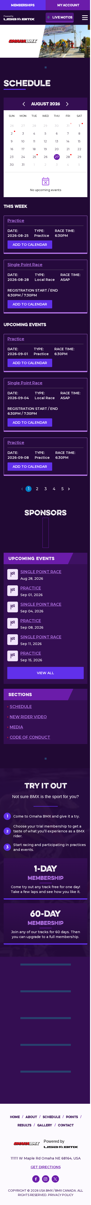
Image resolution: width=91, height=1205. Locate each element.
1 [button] (28, 489)
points (73, 1117)
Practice (16, 220)
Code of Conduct (30, 737)
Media (16, 727)
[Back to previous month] (23, 103)
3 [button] (45, 489)
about (32, 1117)
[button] (22, 489)
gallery (46, 1125)
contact (66, 1125)
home (16, 1117)
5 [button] (62, 489)
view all (45, 673)
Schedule (21, 706)
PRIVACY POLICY (60, 1195)
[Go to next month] (67, 103)
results (26, 1125)
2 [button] (37, 489)
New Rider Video (28, 717)
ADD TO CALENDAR (30, 244)
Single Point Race (25, 264)
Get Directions (46, 1167)
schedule (53, 1117)
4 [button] (54, 489)
